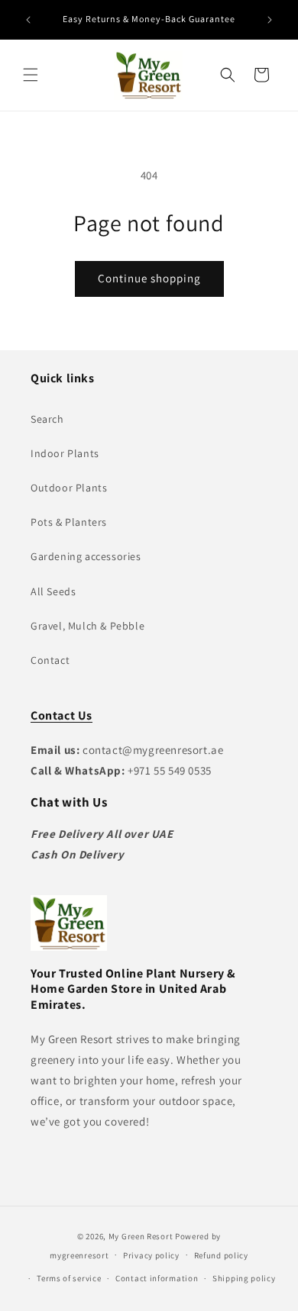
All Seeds (53, 591)
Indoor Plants (65, 453)
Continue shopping (149, 278)
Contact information (156, 1278)
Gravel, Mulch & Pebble (87, 626)
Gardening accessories (86, 556)
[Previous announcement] (28, 20)
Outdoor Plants (69, 487)
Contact (50, 660)
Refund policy (221, 1255)
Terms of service (69, 1278)
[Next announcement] (270, 20)
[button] (30, 75)
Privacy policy (151, 1255)
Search (47, 419)
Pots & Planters (69, 522)
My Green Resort (141, 1236)
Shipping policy (244, 1278)
